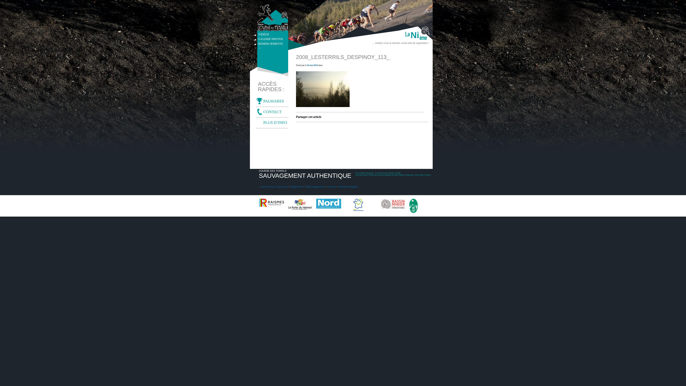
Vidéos (263, 34)
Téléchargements (315, 186)
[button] (323, 89)
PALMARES (273, 101)
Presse (332, 186)
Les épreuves (280, 186)
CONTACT (272, 112)
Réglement (296, 186)
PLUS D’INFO (275, 122)
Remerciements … (270, 44)
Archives (266, 186)
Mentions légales (348, 186)
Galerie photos (270, 39)
